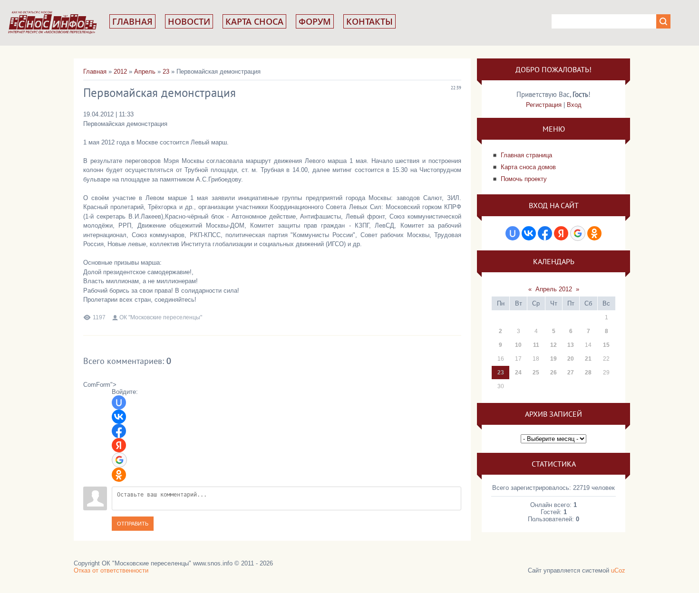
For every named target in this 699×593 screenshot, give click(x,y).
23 (166, 71)
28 (588, 372)
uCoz (618, 570)
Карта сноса (254, 21)
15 (606, 345)
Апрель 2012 (553, 289)
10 (518, 345)
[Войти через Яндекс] (119, 445)
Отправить (132, 523)
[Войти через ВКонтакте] (119, 417)
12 (553, 345)
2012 (120, 71)
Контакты (369, 21)
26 (553, 372)
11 (536, 345)
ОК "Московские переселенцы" (160, 317)
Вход (574, 104)
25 (536, 372)
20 (570, 358)
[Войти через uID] (119, 402)
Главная (132, 21)
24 (518, 372)
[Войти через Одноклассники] (119, 475)
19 (553, 358)
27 (570, 372)
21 (588, 358)
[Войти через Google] (119, 460)
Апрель (144, 71)
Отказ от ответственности (111, 570)
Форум (315, 21)
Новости (189, 21)
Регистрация (544, 104)
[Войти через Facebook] (119, 431)
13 (570, 345)
